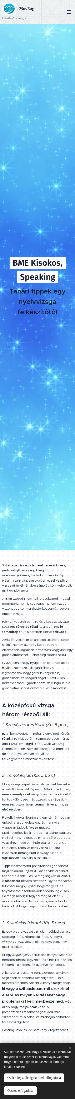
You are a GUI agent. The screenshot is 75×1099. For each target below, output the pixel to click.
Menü (69, 12)
